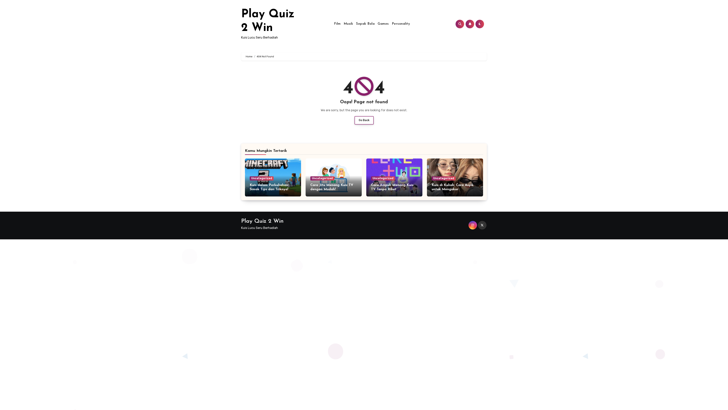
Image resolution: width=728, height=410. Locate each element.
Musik (348, 24)
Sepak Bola (365, 24)
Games (383, 24)
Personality (401, 24)
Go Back (364, 120)
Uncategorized (261, 178)
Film (337, 24)
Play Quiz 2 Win (262, 221)
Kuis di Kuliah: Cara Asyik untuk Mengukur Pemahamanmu (453, 189)
